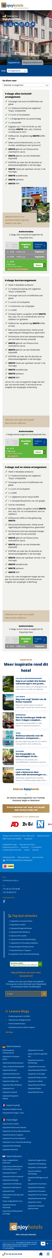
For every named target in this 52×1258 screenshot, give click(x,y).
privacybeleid (9, 1248)
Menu (48, 1254)
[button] (40, 245)
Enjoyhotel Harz (14, 62)
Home (41, 1254)
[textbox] (17, 71)
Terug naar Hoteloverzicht (32, 62)
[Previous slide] (4, 43)
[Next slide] (48, 43)
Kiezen (38, 265)
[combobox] (17, 71)
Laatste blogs (19, 1011)
